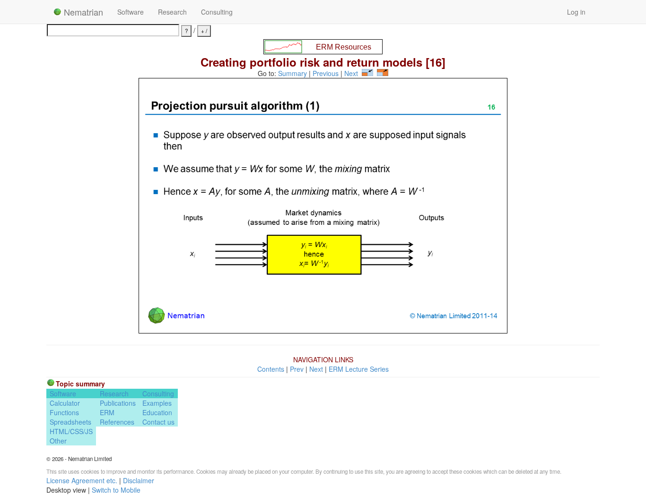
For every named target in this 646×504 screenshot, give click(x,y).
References (117, 422)
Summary (292, 73)
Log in (576, 12)
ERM (107, 412)
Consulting (217, 12)
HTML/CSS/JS (71, 431)
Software (130, 12)
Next (351, 73)
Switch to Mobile (116, 490)
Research (172, 12)
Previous (326, 73)
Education (157, 412)
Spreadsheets (70, 422)
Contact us (158, 422)
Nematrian (82, 12)
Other (58, 440)
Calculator (65, 403)
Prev (297, 369)
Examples (157, 403)
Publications (118, 403)
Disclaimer (138, 480)
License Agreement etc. (81, 480)
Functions (64, 412)
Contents (270, 369)
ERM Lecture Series (359, 369)
